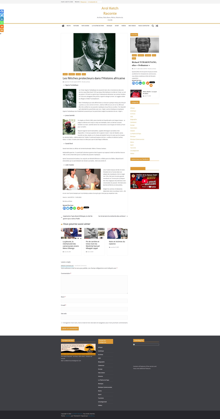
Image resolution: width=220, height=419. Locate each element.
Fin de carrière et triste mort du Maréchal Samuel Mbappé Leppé (93, 244)
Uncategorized (134, 150)
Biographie (71, 74)
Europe (132, 125)
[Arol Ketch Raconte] (63, 26)
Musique (109, 25)
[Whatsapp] (74, 208)
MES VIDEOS (132, 25)
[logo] (78, 345)
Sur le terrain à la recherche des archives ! (112, 216)
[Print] (78, 208)
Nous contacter (143, 25)
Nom (63, 297)
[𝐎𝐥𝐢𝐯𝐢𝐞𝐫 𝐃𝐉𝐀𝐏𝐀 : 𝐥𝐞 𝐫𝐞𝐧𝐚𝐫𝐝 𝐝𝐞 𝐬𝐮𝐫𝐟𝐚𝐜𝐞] (136, 94)
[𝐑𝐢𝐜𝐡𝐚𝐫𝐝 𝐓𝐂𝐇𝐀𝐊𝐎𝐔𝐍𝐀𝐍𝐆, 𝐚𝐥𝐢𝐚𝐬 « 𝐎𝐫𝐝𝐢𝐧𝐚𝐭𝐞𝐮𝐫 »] (144, 45)
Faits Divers (85, 25)
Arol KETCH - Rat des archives (83, 82)
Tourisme (133, 148)
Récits (69, 25)
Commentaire (66, 273)
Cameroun (148, 55)
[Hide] (0, 33)
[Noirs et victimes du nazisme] (117, 229)
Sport (117, 25)
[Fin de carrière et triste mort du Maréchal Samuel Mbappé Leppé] (94, 229)
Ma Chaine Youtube (137, 169)
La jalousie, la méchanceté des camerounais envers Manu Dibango (71, 244)
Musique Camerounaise (137, 139)
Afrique (65, 74)
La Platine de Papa (98, 25)
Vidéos (124, 25)
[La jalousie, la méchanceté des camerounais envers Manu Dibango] (71, 229)
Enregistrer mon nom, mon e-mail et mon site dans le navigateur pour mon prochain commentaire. (95, 323)
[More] (81, 208)
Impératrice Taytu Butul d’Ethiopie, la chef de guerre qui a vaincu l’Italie (77, 217)
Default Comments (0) (67, 265)
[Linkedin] (71, 208)
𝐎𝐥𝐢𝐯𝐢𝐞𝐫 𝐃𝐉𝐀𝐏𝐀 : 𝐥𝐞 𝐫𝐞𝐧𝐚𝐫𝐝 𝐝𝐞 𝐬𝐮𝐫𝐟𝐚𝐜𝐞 (150, 92)
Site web (64, 314)
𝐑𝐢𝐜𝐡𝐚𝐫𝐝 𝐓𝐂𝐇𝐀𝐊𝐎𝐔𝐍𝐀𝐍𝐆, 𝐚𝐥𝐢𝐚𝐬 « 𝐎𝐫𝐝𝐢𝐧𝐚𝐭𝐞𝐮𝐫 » (144, 64)
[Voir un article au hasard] (157, 26)
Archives (132, 114)
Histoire (76, 25)
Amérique (133, 111)
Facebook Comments (81, 265)
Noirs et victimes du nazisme (117, 242)
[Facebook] (64, 208)
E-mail (63, 305)
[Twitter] (67, 208)
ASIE (131, 116)
